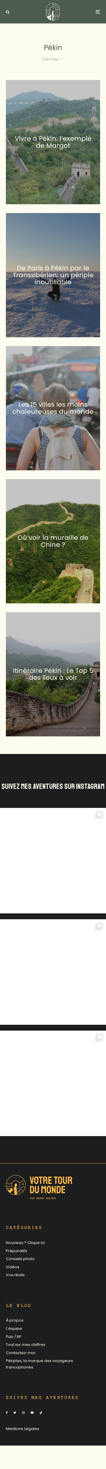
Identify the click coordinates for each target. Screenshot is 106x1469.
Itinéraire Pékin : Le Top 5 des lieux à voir (53, 674)
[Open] (53, 860)
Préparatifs (16, 1251)
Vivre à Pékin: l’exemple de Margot (53, 142)
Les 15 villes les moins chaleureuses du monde (53, 408)
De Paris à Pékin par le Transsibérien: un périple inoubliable (53, 275)
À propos (15, 1320)
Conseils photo (20, 1259)
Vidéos (12, 1267)
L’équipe (14, 1328)
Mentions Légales (22, 1428)
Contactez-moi (20, 1353)
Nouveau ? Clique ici (25, 1242)
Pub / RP (13, 1336)
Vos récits (15, 1275)
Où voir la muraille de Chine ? (53, 541)
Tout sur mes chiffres (25, 1344)
